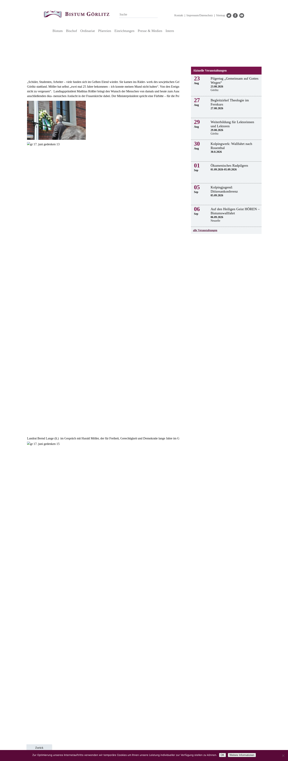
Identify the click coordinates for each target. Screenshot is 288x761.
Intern (170, 31)
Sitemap (220, 15)
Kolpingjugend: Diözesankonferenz (224, 189)
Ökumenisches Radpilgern (229, 165)
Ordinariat (87, 31)
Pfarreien (104, 31)
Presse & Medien (150, 31)
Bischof (71, 31)
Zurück (39, 747)
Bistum (58, 31)
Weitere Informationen (241, 755)
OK (222, 755)
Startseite (47, 30)
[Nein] (283, 755)
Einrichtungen (124, 31)
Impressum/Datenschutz (200, 15)
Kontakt (178, 15)
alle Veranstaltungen (205, 230)
